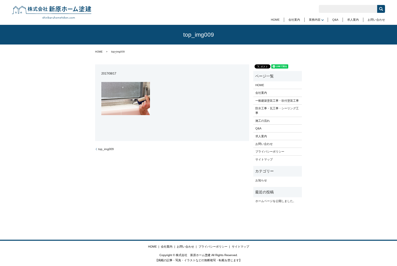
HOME (275, 19)
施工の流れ (262, 120)
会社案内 (294, 19)
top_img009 (106, 149)
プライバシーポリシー (269, 151)
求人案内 (353, 19)
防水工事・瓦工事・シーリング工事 (277, 110)
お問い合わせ (376, 19)
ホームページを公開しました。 (275, 201)
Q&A (335, 19)
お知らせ (261, 180)
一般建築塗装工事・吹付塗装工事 (277, 100)
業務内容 (314, 19)
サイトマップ (264, 159)
